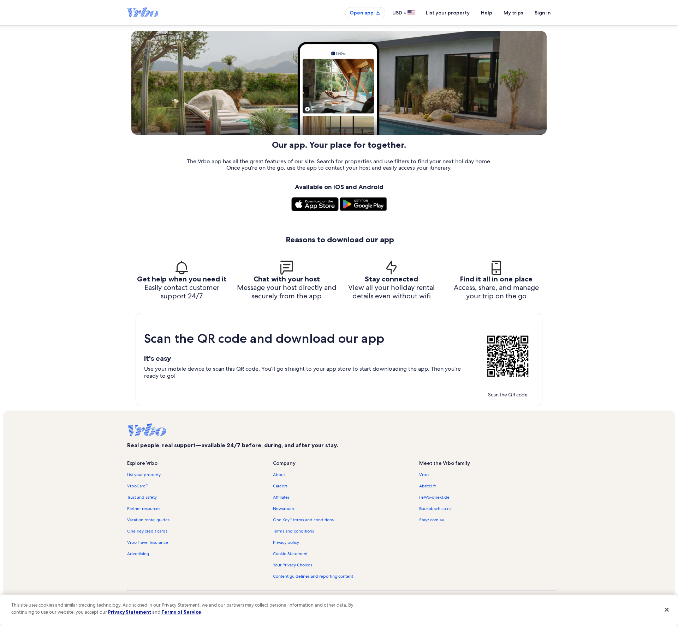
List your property (448, 13)
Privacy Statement (129, 612)
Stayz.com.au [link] (431, 520)
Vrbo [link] (424, 475)
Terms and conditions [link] (293, 531)
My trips (513, 13)
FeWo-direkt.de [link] (434, 497)
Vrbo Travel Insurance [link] (147, 542)
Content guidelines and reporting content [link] (313, 576)
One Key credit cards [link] (147, 531)
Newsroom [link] (283, 508)
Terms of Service (181, 612)
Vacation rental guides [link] (148, 520)
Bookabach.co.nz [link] (435, 508)
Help (486, 13)
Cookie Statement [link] (290, 554)
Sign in (543, 13)
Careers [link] (280, 486)
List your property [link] (144, 475)
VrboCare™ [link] (137, 486)
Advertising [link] (138, 554)
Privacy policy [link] (286, 542)
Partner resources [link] (143, 508)
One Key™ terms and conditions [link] (303, 520)
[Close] (666, 609)
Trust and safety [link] (142, 497)
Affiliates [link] (281, 497)
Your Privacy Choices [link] (292, 565)
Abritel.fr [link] (427, 486)
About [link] (279, 475)
